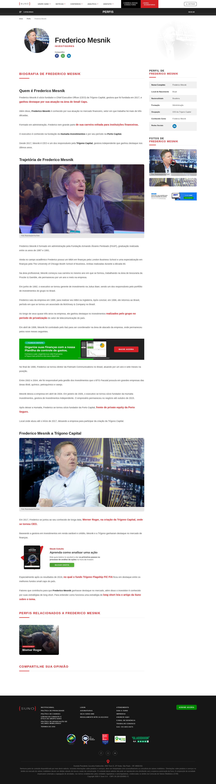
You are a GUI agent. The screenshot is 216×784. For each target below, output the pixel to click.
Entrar (191, 4)
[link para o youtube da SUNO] (115, 753)
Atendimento (122, 707)
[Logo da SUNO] (24, 4)
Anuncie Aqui (122, 717)
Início (21, 19)
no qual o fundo (86, 577)
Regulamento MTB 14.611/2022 (94, 717)
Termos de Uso (48, 727)
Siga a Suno (122, 711)
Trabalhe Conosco (125, 724)
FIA (111, 577)
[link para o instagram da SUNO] (108, 753)
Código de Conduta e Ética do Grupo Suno (51, 718)
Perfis (29, 19)
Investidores (64, 46)
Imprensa (121, 714)
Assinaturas (86, 711)
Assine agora (186, 707)
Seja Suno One (87, 714)
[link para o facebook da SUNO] (101, 753)
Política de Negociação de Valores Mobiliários (54, 722)
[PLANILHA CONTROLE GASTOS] (81, 349)
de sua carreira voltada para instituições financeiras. (107, 124)
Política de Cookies (50, 714)
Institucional (47, 707)
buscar (191, 12)
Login (83, 707)
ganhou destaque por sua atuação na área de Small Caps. (53, 101)
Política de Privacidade (52, 711)
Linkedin (174, 126)
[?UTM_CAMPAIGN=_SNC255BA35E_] (81, 557)
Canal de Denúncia (125, 720)
